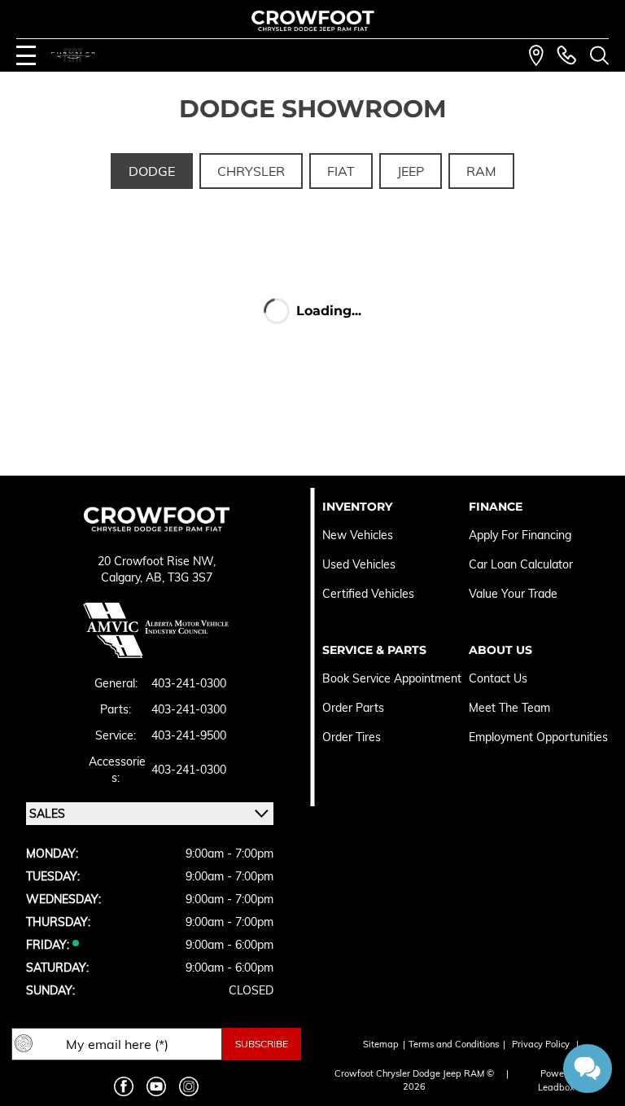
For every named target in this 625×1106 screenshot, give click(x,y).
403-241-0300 (188, 683)
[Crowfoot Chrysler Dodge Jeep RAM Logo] (313, 20)
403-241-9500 (188, 735)
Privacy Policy (541, 1044)
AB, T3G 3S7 (179, 577)
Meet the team (509, 707)
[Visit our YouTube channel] (156, 1086)
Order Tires (351, 737)
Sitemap (381, 1044)
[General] (566, 55)
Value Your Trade (513, 593)
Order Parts (353, 707)
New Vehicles (357, 535)
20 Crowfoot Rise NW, (157, 561)
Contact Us (498, 678)
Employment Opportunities (538, 737)
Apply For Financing (520, 535)
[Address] (536, 55)
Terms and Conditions (454, 1044)
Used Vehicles (359, 564)
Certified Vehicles (368, 593)
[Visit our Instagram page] (189, 1086)
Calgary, (123, 577)
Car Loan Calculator (522, 564)
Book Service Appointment (391, 678)
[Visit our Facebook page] (123, 1086)
